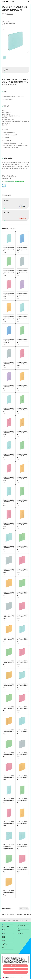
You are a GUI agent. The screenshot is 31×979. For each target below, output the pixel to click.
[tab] (4, 57)
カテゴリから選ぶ (10, 914)
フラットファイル (10, 14)
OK (15, 972)
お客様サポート (21, 933)
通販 (3, 941)
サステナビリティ (21, 925)
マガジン (4, 944)
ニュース (4, 948)
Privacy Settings (15, 965)
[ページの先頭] (28, 920)
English (26, 908)
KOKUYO (4, 920)
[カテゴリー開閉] (12, 926)
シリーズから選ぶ (19, 914)
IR (18, 928)
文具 (13, 2)
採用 (19, 930)
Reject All (15, 969)
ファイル (21, 920)
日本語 (21, 908)
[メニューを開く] (27, 2)
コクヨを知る (5, 926)
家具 (3, 933)
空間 (3, 937)
